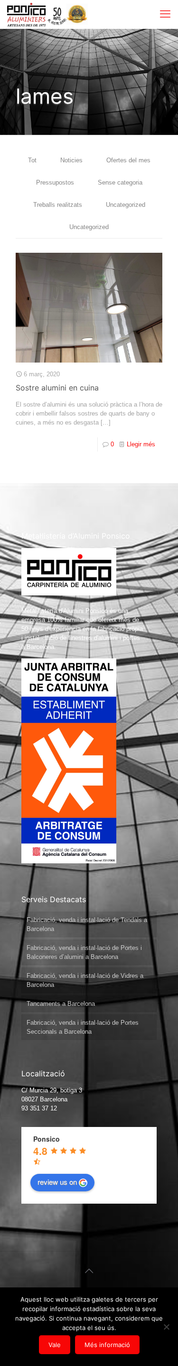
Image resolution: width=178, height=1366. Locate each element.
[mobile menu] (165, 14)
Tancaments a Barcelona (61, 1003)
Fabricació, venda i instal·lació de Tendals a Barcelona (87, 924)
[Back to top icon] (89, 1271)
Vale (54, 1344)
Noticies (71, 160)
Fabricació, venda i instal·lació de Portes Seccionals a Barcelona (83, 1027)
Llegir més (141, 444)
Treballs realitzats (57, 204)
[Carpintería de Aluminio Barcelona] (36, 14)
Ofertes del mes (128, 160)
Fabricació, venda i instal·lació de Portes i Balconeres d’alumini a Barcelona (84, 952)
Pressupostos (55, 182)
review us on (57, 1182)
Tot (32, 160)
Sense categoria (120, 182)
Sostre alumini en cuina (57, 387)
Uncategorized (125, 204)
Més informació (107, 1344)
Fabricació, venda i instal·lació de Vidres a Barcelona (85, 980)
